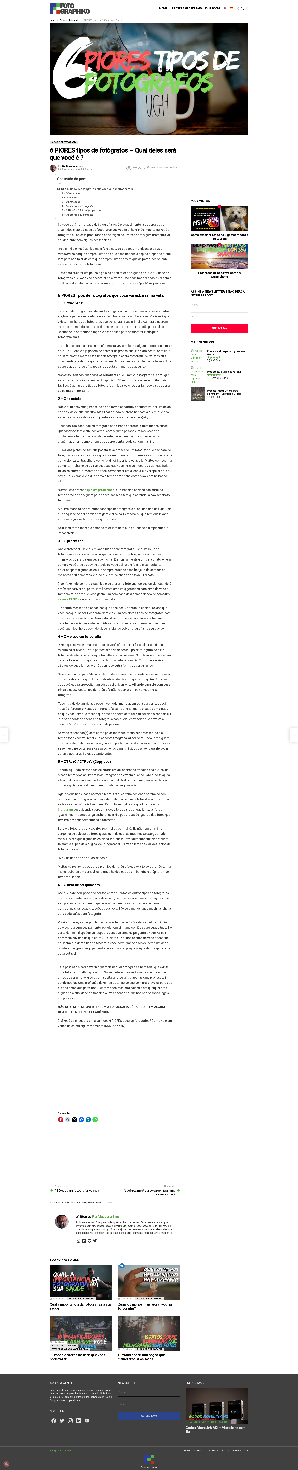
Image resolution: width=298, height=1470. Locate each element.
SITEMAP (213, 1450)
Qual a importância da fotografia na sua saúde (80, 1306)
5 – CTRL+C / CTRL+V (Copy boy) (81, 210)
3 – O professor (71, 201)
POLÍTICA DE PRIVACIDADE (235, 1450)
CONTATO (199, 1450)
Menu (163, 8)
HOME (187, 1450)
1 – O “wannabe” (71, 193)
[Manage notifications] (6, 1464)
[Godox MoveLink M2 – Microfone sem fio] (217, 1406)
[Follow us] (238, 8)
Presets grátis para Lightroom (196, 8)
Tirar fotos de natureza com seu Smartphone (219, 274)
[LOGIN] (247, 8)
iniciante (57, 1202)
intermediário (93, 1202)
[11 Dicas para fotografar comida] (4, 735)
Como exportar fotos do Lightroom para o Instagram (219, 236)
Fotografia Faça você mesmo (69, 1349)
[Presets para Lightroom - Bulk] (198, 375)
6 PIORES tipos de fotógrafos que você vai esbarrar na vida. (95, 189)
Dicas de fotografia (81, 1298)
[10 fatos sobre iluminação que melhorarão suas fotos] (149, 1333)
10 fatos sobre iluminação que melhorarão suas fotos (141, 1357)
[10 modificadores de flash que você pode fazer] (81, 1333)
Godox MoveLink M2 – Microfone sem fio (215, 1430)
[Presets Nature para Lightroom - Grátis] (198, 356)
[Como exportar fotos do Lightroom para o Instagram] (219, 218)
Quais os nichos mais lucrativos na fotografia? (145, 1306)
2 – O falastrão (70, 197)
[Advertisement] (115, 1071)
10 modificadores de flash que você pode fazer (77, 1357)
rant (109, 1202)
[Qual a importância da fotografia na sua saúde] (81, 1282)
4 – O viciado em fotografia (78, 206)
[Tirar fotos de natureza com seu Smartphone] (219, 256)
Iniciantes (73, 1202)
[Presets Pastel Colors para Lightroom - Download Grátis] (198, 394)
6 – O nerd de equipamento (77, 214)
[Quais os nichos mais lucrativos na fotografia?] (149, 1282)
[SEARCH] (242, 8)
